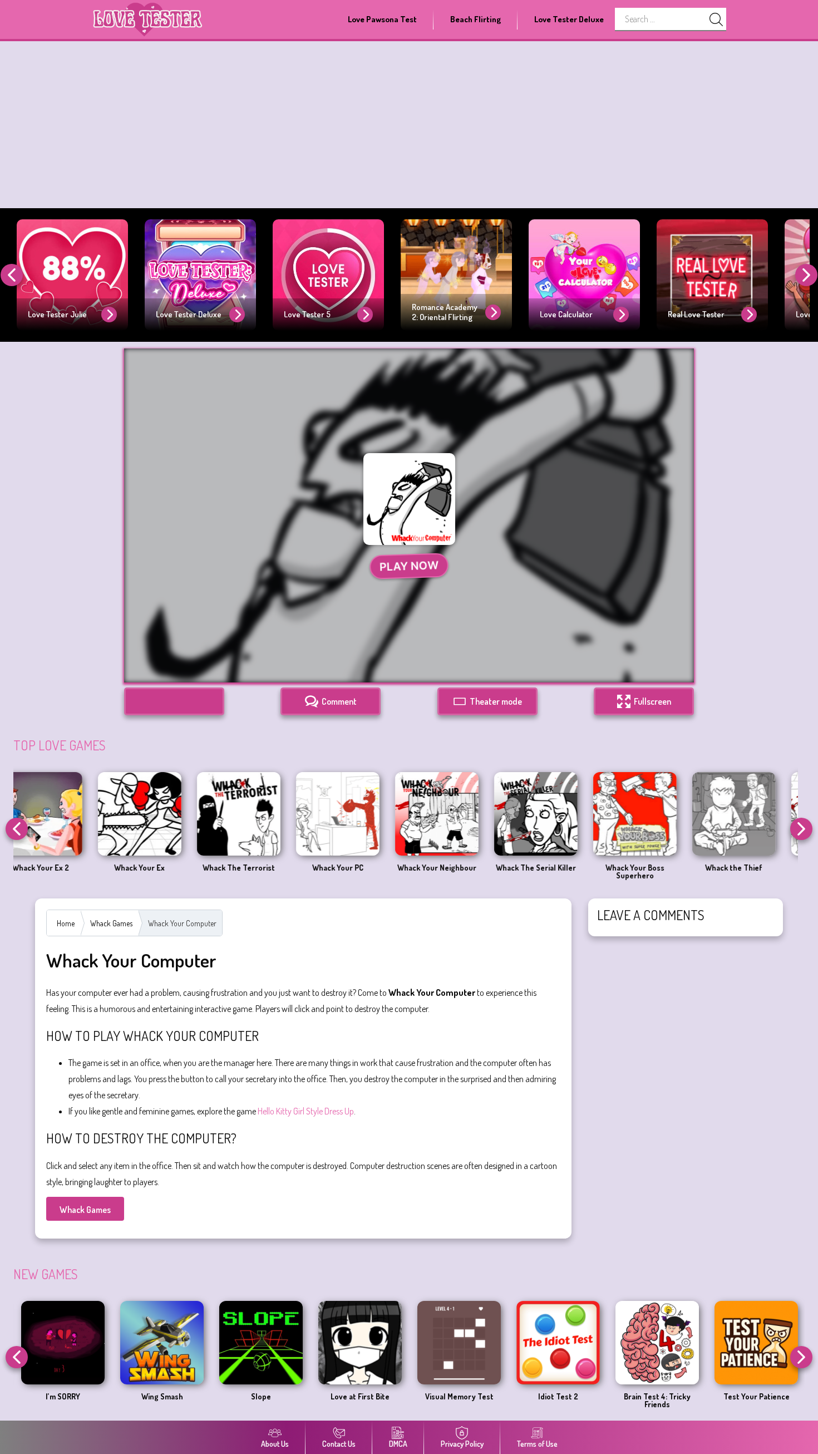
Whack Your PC (162, 868)
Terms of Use (537, 1443)
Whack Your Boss (756, 868)
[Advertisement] (409, 125)
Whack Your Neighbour (260, 868)
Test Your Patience (498, 1397)
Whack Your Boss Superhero (459, 872)
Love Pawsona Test (382, 19)
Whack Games (111, 923)
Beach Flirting (475, 19)
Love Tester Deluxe (569, 19)
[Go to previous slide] (12, 275)
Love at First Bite (101, 1397)
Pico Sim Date (696, 1397)
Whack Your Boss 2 (657, 868)
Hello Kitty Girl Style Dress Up (306, 1111)
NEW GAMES (45, 1274)
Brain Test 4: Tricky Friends (399, 1400)
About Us (275, 1443)
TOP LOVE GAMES (59, 745)
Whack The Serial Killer (360, 868)
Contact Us (339, 1443)
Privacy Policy (462, 1443)
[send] (716, 19)
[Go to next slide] (806, 275)
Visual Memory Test (200, 1397)
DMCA (398, 1443)
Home (66, 923)
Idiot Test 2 (300, 1397)
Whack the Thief (558, 868)
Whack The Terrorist (63, 868)
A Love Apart (597, 1397)
